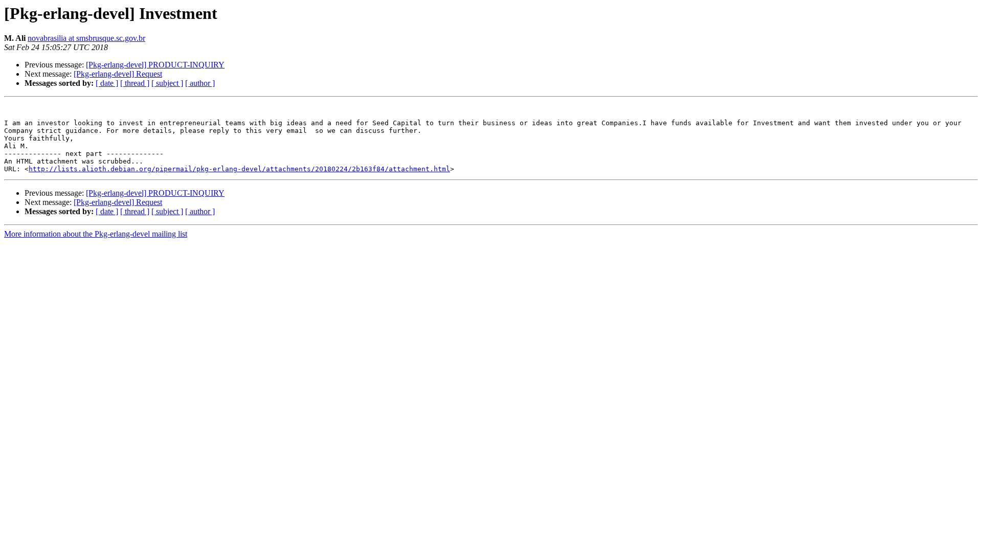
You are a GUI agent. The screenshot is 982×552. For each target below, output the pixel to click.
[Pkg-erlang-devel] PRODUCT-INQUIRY (155, 64)
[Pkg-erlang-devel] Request (118, 74)
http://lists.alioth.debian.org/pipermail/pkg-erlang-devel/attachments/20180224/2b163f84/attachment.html (239, 169)
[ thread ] (134, 83)
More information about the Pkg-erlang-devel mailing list (95, 233)
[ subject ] (167, 83)
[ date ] (107, 83)
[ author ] (200, 83)
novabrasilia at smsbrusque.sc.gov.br (86, 38)
